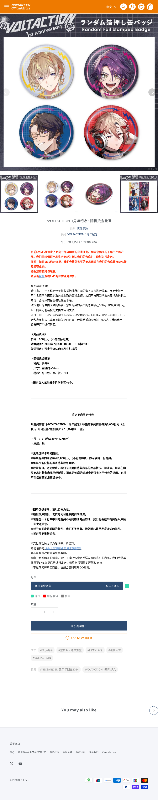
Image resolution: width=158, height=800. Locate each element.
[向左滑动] (6, 92)
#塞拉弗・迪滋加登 (70, 650)
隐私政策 (54, 752)
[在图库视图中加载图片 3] (99, 194)
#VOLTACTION (42, 658)
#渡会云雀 (114, 650)
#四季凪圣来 (95, 650)
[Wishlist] (141, 6)
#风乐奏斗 (46, 650)
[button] (123, 6)
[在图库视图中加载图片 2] (59, 194)
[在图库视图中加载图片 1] (19, 194)
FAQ (12, 752)
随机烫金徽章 (77, 586)
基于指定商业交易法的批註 (32, 752)
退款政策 (80, 752)
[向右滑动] (152, 92)
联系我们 (93, 752)
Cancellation (109, 752)
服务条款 (67, 752)
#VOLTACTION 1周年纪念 (100, 669)
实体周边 (82, 228)
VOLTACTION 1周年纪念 (82, 234)
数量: (34, 604)
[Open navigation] (7, 7)
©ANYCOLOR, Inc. (20, 779)
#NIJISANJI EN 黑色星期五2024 (59, 669)
